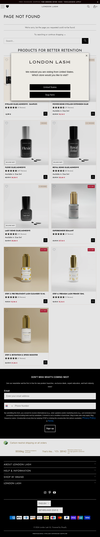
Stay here (50, 94)
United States (50, 87)
